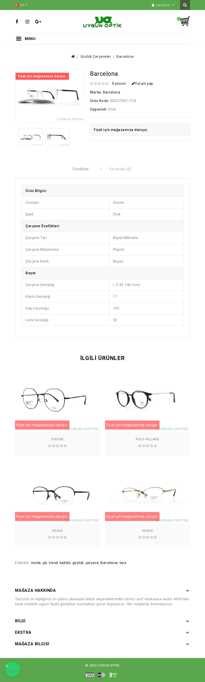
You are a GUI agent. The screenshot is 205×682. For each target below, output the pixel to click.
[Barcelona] (31, 137)
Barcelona (125, 56)
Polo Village (147, 439)
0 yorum (119, 84)
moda (36, 563)
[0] (185, 21)
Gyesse (57, 439)
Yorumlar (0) (120, 169)
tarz (123, 563)
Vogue (57, 530)
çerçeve (92, 563)
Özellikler (80, 169)
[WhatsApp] (12, 669)
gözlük (78, 563)
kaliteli (65, 563)
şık (44, 563)
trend (53, 563)
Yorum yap (144, 84)
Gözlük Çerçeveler (95, 56)
